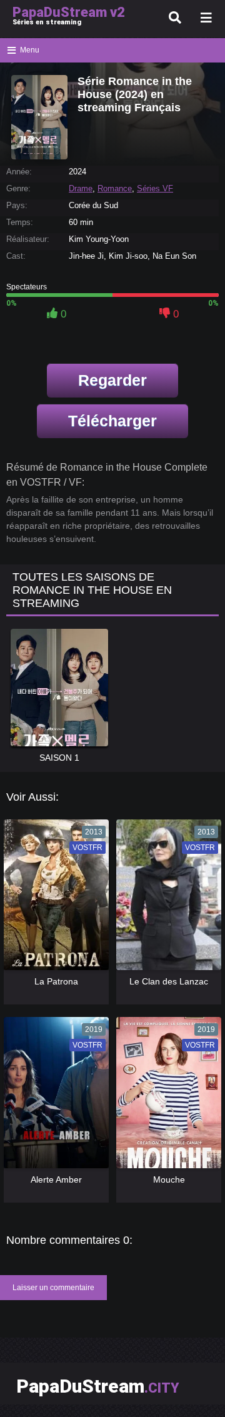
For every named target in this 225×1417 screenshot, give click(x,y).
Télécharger (112, 420)
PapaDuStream (97, 1386)
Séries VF (155, 188)
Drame (80, 188)
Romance (115, 188)
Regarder (112, 380)
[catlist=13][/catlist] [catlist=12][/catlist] (53, 899)
